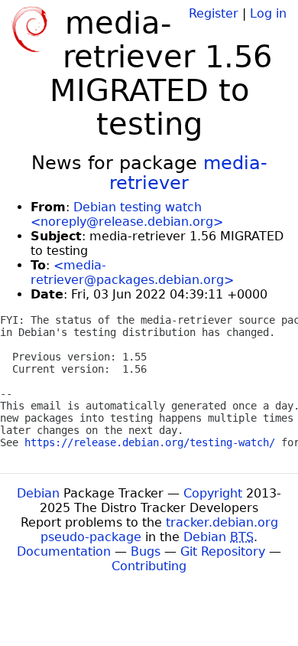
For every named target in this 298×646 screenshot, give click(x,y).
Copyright (212, 493)
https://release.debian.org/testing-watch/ (149, 442)
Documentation (64, 551)
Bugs (145, 551)
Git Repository (222, 551)
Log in (268, 13)
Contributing (149, 566)
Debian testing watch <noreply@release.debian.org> (127, 214)
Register (213, 13)
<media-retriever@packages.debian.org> (132, 272)
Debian (38, 493)
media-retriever (188, 173)
